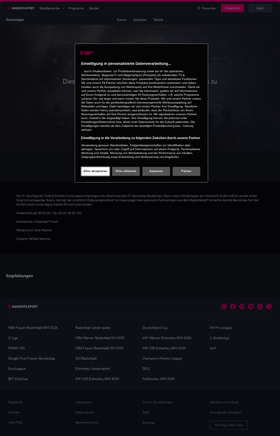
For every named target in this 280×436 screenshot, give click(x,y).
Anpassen (156, 171)
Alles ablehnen (126, 171)
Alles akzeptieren (95, 171)
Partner (186, 171)
